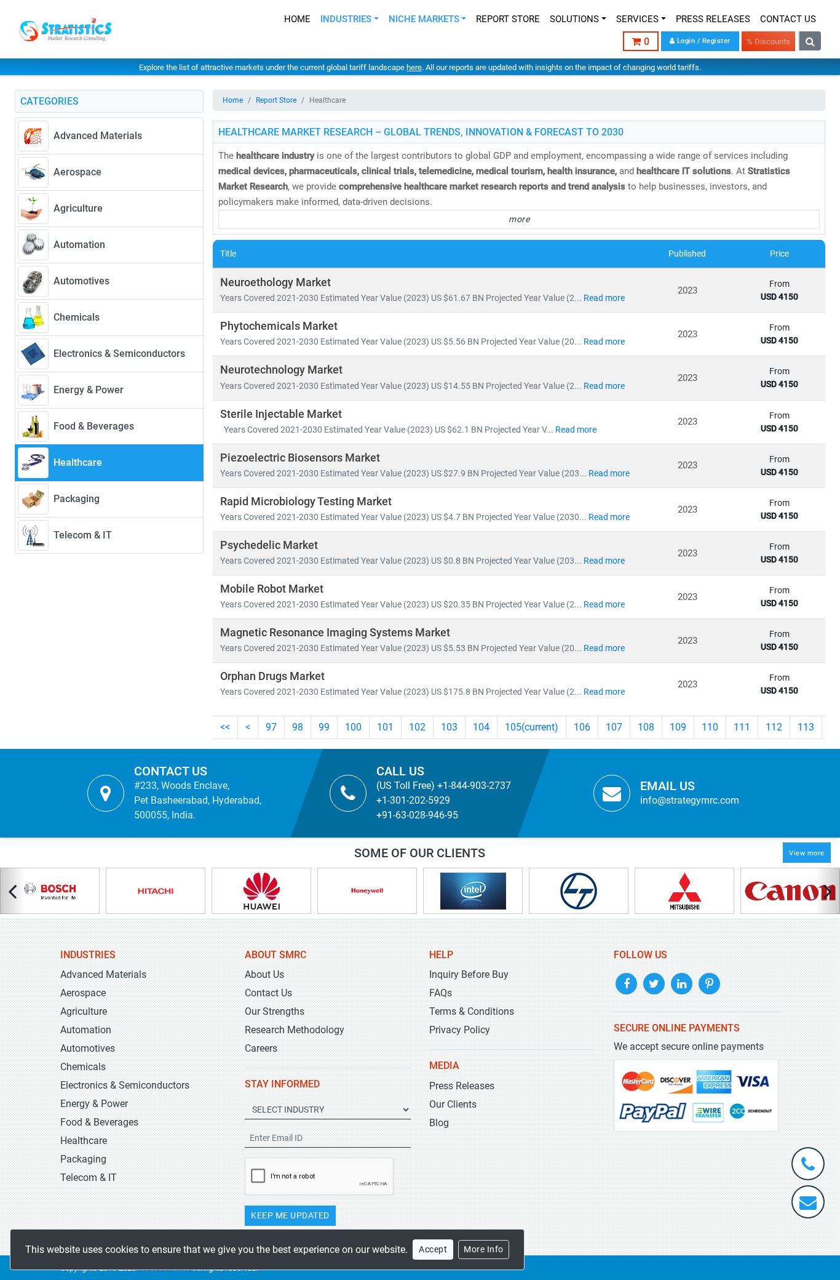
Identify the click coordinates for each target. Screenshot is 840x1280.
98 (297, 727)
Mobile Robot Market (271, 589)
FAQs (440, 993)
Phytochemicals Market (279, 326)
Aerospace (83, 993)
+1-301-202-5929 (413, 800)
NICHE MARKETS (424, 19)
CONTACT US (788, 19)
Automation (85, 1030)
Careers (261, 1048)
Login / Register (703, 41)
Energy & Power (94, 1104)
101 (385, 727)
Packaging (83, 1159)
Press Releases (461, 1086)
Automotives (87, 1048)
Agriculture (83, 1011)
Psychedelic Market (269, 545)
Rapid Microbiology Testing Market (306, 501)
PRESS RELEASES (713, 19)
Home (233, 100)
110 (710, 727)
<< (225, 727)
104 (481, 727)
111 (742, 727)
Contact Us (268, 993)
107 (614, 727)
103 (449, 727)
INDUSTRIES (345, 19)
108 (646, 727)
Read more (604, 298)
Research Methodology (294, 1030)
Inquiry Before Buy (469, 974)
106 (582, 727)
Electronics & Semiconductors (124, 1085)
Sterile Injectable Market (281, 414)
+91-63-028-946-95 (417, 815)
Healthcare (83, 1140)
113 (806, 727)
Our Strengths (274, 1011)
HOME (297, 19)
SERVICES (637, 19)
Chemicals (83, 1067)
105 (531, 727)
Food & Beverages (99, 1122)
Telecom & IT (88, 1177)
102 (417, 727)
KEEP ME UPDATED (290, 1215)
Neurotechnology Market (281, 370)
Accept (433, 1249)
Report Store (276, 100)
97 (271, 727)
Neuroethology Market (275, 282)
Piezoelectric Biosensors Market (300, 458)
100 (353, 727)
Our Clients (453, 1104)
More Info (484, 1249)
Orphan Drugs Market (272, 676)
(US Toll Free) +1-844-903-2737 (443, 785)
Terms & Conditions (471, 1011)
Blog (439, 1123)
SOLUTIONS (574, 19)
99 (324, 727)
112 (774, 727)
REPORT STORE (508, 19)
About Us (264, 974)
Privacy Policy (459, 1030)
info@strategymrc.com (689, 800)
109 (678, 727)
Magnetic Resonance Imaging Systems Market (335, 632)
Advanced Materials (103, 974)
